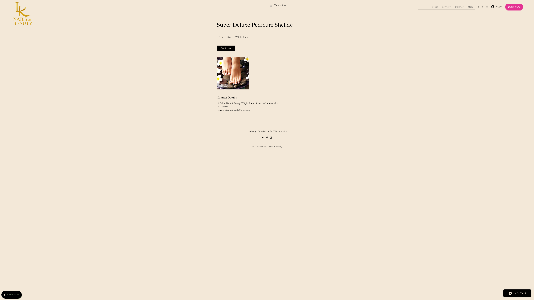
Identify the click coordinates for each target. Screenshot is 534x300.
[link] (226, 48)
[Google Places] (478, 6)
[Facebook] (482, 6)
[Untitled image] (233, 73)
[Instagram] (487, 6)
